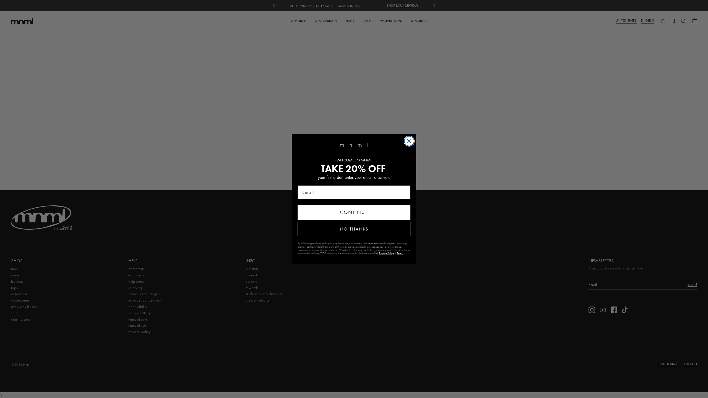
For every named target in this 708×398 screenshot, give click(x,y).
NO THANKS (354, 229)
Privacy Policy (386, 253)
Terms (400, 253)
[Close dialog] (409, 141)
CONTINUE (354, 212)
